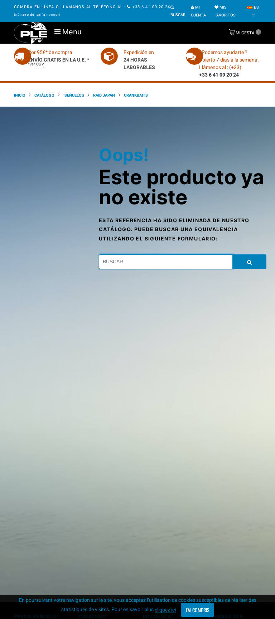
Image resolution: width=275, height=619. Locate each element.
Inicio (19, 95)
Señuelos (73, 95)
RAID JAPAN (104, 95)
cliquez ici (165, 610)
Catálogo (44, 95)
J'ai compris (197, 610)
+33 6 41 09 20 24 (150, 7)
